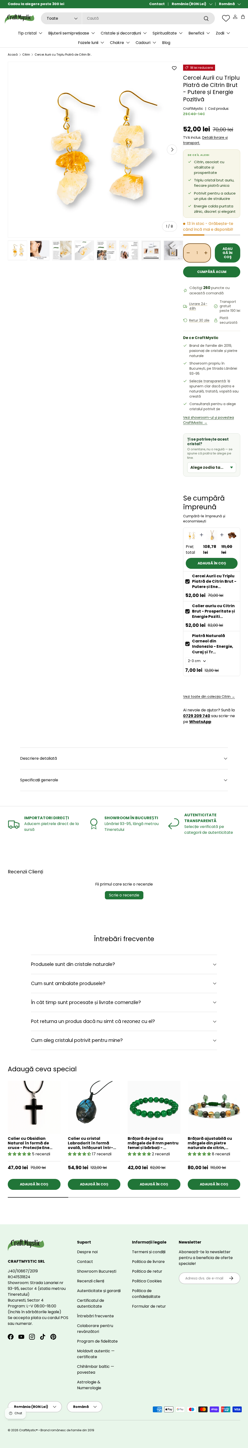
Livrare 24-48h (198, 306)
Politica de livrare (148, 1261)
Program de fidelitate (97, 1341)
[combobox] (128, 18)
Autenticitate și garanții (99, 1291)
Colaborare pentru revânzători (95, 1328)
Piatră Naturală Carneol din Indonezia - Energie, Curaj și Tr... (212, 644)
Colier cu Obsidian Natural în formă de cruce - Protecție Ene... (30, 1143)
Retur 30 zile (199, 320)
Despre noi (87, 1252)
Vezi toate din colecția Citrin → (209, 696)
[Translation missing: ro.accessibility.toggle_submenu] (40, 33)
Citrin (26, 54)
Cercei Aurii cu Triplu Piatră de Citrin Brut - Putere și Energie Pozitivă (64, 54)
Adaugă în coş (227, 252)
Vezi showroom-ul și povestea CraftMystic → (208, 420)
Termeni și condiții (148, 1252)
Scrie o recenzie (124, 895)
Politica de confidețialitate (146, 1293)
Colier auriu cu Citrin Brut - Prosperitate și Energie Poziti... (213, 611)
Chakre (117, 42)
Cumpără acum (211, 271)
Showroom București (96, 1271)
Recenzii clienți (90, 1281)
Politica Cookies (147, 1281)
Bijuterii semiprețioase (68, 33)
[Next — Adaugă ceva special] (240, 1115)
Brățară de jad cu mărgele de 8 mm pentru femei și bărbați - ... (153, 1143)
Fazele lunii (88, 42)
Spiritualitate (165, 33)
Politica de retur (147, 1271)
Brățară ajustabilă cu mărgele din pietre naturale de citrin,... (210, 1143)
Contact (157, 3)
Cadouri (143, 42)
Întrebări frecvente (95, 1316)
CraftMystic (193, 108)
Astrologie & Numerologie (89, 1385)
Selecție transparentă (207, 381)
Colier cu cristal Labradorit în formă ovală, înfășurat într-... (92, 1143)
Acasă (13, 54)
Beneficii (196, 33)
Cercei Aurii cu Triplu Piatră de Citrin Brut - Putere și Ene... (214, 581)
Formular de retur (149, 1306)
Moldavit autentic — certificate (96, 1354)
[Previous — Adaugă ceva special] (240, 1127)
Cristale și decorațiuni (121, 33)
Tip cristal (27, 33)
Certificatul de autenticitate (90, 1303)
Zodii (220, 33)
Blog (166, 42)
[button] (243, 17)
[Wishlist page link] (226, 18)
